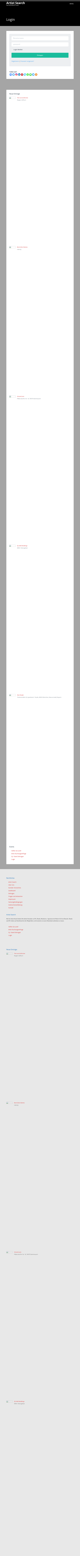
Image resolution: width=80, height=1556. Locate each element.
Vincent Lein (20, 396)
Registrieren (15, 61)
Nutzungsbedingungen (15, 902)
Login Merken (18, 49)
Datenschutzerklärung (15, 905)
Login (13, 859)
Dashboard (11, 891)
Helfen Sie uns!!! (16, 851)
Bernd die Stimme (22, 247)
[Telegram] (33, 74)
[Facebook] (10, 74)
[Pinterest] (22, 74)
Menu (71, 4)
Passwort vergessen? (27, 61)
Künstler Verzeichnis (14, 888)
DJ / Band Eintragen (17, 856)
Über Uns (11, 885)
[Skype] (25, 74)
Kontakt (10, 908)
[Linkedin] (19, 74)
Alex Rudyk (20, 695)
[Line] (30, 74)
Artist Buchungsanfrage (18, 854)
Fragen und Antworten (15, 896)
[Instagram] (16, 74)
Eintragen (11, 893)
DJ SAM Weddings (22, 546)
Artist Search (15, 2)
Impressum (12, 899)
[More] (36, 74)
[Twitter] (13, 74)
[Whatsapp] (27, 74)
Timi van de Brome (22, 98)
